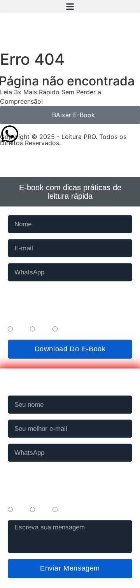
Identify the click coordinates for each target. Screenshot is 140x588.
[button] (70, 6)
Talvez (69, 329)
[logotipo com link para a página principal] (70, 32)
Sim (20, 329)
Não (43, 329)
